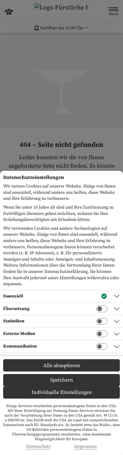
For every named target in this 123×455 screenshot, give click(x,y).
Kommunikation (20, 346)
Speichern (61, 380)
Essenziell (13, 296)
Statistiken (14, 321)
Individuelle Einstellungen (62, 392)
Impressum (85, 446)
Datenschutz (38, 446)
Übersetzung (16, 309)
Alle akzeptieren (61, 365)
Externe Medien (19, 334)
